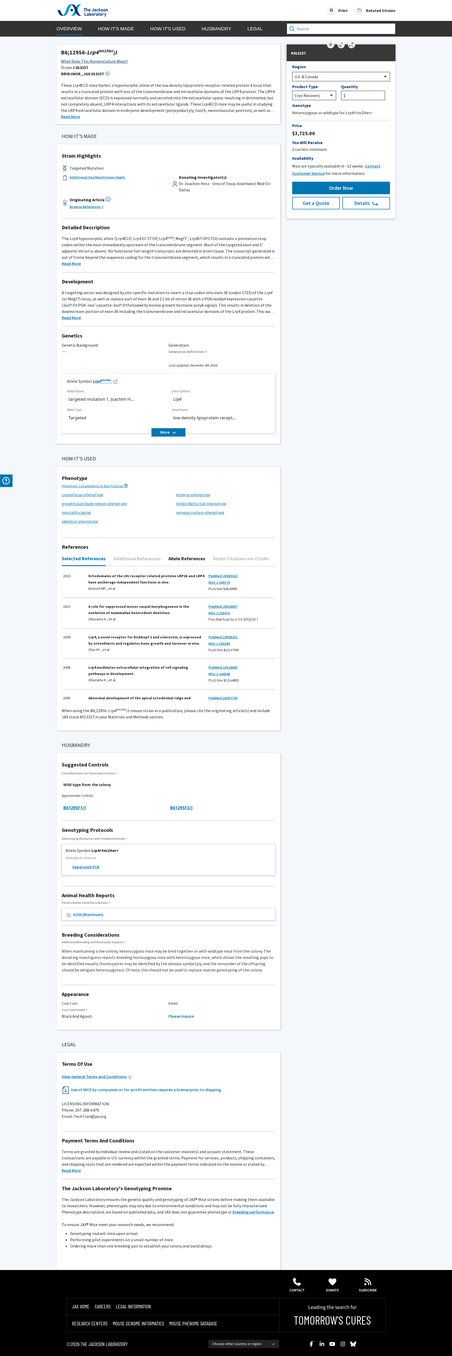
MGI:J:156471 (219, 613)
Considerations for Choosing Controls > (89, 773)
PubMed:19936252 (223, 637)
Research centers (90, 1323)
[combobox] (243, 1344)
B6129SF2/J (181, 808)
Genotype (301, 105)
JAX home (80, 1306)
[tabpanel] (168, 634)
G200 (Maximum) (88, 914)
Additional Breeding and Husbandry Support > (94, 942)
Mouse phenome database (193, 1323)
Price (297, 125)
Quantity (349, 86)
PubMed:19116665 (223, 667)
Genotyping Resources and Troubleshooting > (94, 838)
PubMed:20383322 (223, 576)
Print (343, 10)
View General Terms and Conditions (94, 1076)
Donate (332, 1290)
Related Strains (381, 10)
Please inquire (181, 1016)
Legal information (133, 1306)
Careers (103, 1306)
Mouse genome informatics (138, 1323)
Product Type (305, 86)
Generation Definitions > (187, 352)
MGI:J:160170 (219, 582)
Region (299, 66)
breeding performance (253, 1212)
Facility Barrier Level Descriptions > (86, 903)
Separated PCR (85, 866)
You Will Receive (307, 142)
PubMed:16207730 (223, 698)
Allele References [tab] (186, 559)
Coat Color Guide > (75, 1010)
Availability (302, 158)
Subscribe (368, 1290)
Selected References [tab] (84, 559)
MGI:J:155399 (219, 643)
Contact (297, 1290)
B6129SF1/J (74, 808)
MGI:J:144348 (219, 674)
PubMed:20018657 (223, 606)
